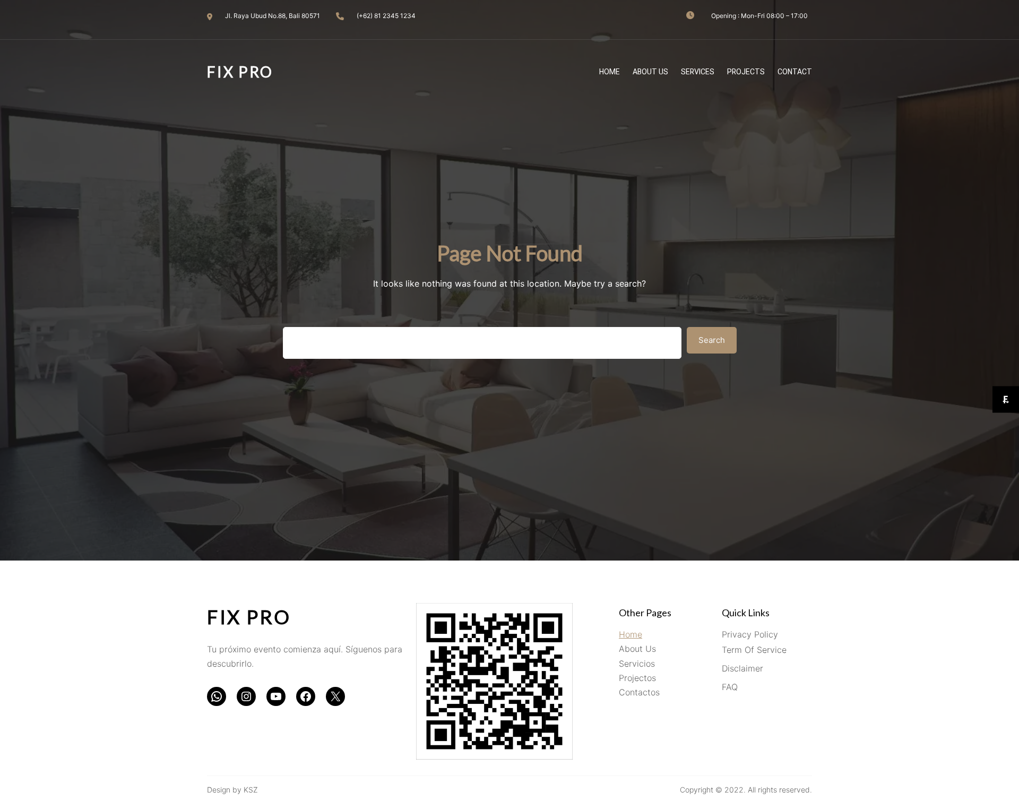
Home (630, 634)
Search (711, 340)
